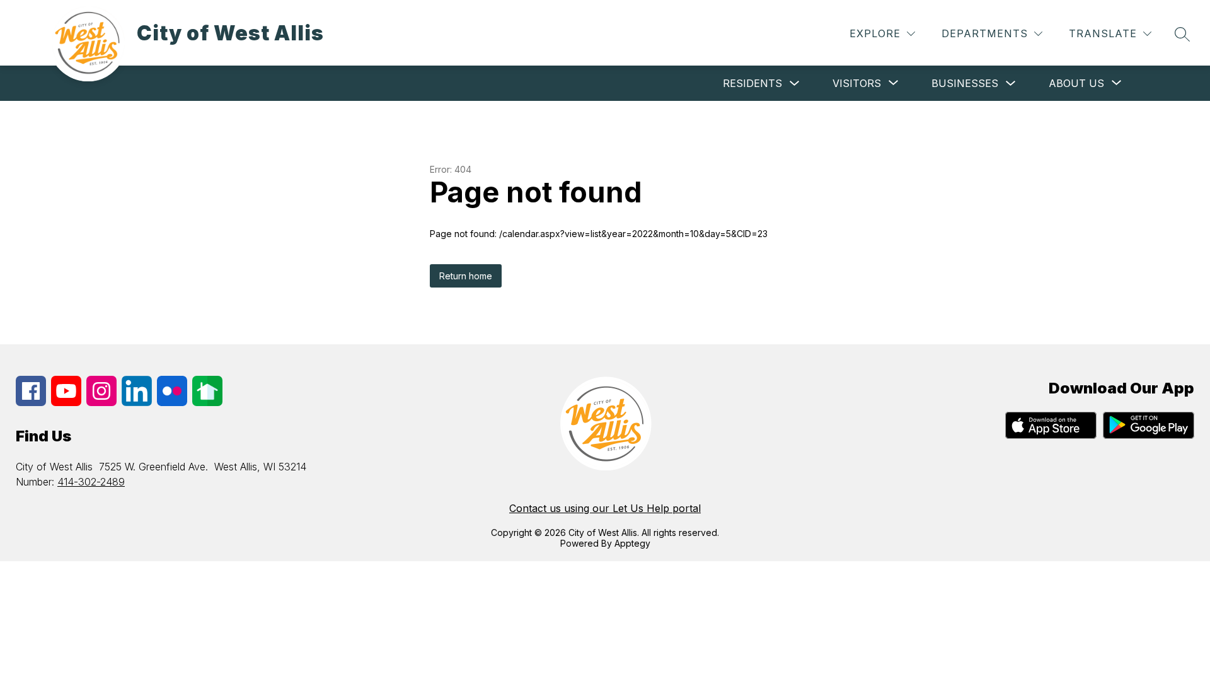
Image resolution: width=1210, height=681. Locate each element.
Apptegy (632, 543)
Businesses (964, 83)
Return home (465, 276)
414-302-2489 (91, 481)
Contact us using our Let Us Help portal (605, 508)
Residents (752, 83)
